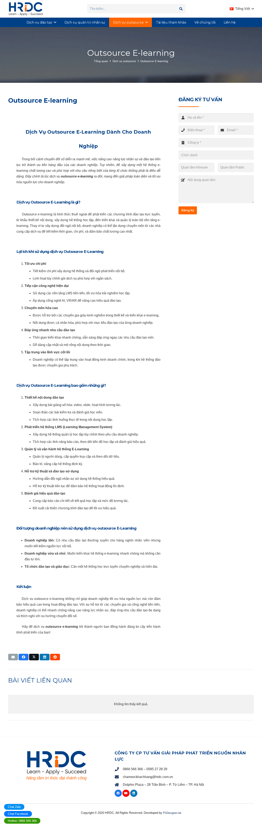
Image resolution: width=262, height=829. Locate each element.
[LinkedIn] (133, 793)
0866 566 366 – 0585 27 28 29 (145, 769)
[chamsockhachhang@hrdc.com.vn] (119, 777)
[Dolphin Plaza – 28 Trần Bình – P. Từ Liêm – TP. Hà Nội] (119, 785)
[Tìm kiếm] (181, 9)
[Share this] (23, 657)
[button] (241, 9)
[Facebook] (118, 793)
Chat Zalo (14, 807)
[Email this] (13, 657)
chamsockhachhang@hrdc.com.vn (148, 777)
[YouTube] (126, 793)
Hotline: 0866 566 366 (22, 820)
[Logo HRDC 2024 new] (25, 9)
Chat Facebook (18, 813)
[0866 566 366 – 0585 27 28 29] (119, 769)
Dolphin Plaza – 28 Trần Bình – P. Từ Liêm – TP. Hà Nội (163, 784)
